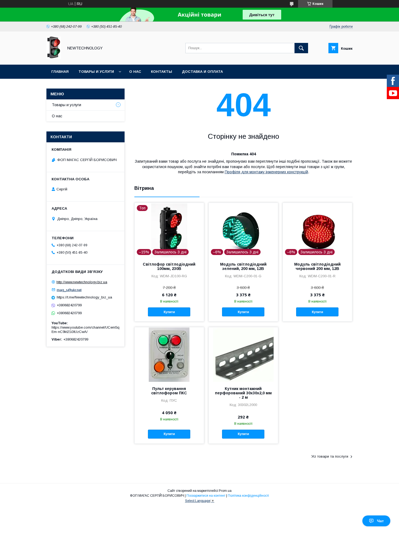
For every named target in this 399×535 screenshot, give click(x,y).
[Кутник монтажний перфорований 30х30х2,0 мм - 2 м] (243, 354)
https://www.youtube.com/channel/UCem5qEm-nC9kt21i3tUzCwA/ (85, 329)
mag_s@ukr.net (69, 290)
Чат (380, 521)
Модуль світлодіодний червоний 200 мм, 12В (317, 266)
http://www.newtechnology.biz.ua (81, 282)
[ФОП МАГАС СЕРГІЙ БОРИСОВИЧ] (53, 57)
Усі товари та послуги (329, 456)
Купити (169, 312)
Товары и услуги (96, 72)
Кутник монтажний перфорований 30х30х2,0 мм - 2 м (243, 392)
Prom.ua (225, 491)
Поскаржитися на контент (205, 496)
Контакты (161, 72)
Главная (60, 72)
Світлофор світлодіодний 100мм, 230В (169, 266)
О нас (135, 72)
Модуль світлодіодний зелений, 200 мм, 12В (243, 266)
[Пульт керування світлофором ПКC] (169, 354)
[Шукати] (301, 48)
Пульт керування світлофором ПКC (169, 390)
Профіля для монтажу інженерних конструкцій (266, 172)
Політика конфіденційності (248, 496)
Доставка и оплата (202, 72)
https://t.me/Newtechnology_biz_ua (84, 297)
